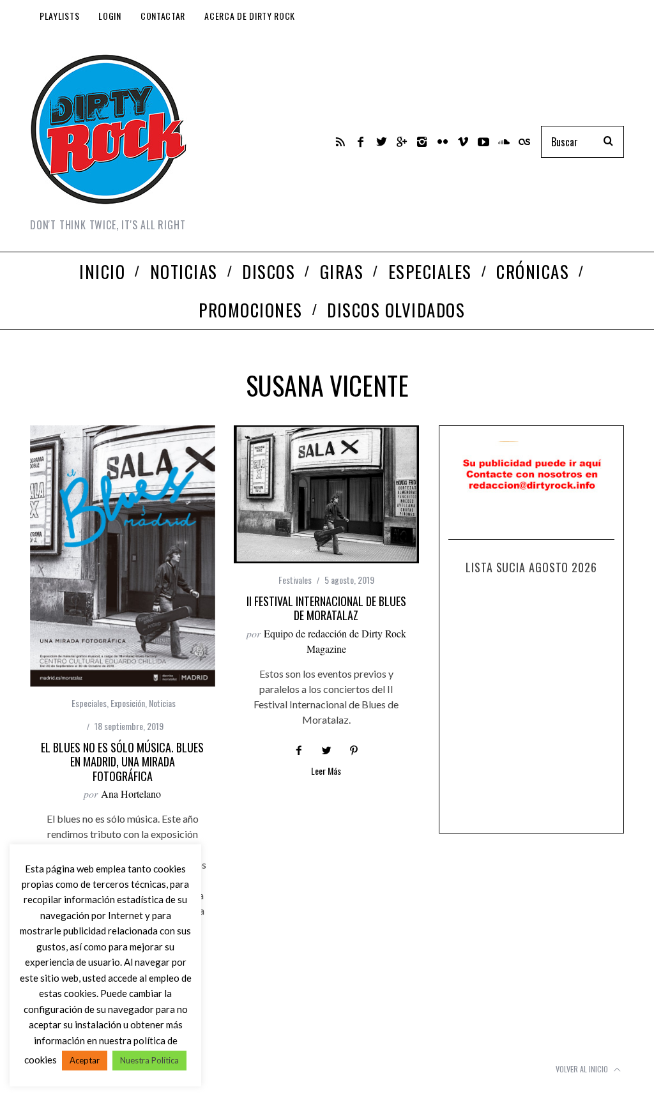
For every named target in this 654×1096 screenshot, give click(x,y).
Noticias (162, 703)
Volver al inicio (583, 1068)
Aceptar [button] (85, 1060)
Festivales (295, 579)
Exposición (127, 703)
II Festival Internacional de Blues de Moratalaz (326, 608)
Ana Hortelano (131, 793)
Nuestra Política (149, 1060)
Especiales (89, 703)
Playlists (59, 15)
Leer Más (326, 771)
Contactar (163, 15)
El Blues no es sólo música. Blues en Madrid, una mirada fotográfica (122, 761)
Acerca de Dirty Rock (249, 15)
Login (109, 15)
